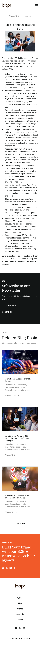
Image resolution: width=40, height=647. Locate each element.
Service (20, 609)
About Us (20, 614)
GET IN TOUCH (8, 568)
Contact (20, 620)
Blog (20, 603)
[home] (6, 5)
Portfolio (20, 598)
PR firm (35, 256)
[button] (36, 5)
